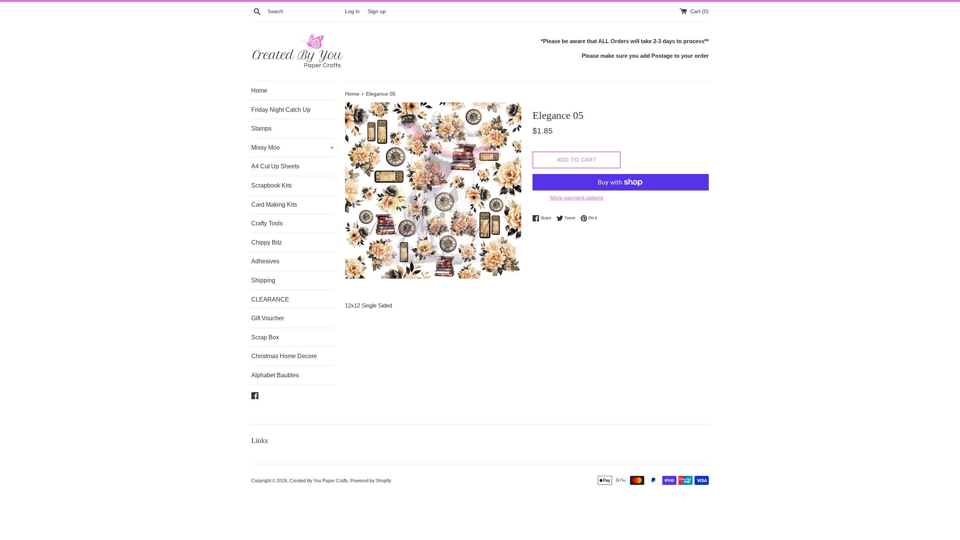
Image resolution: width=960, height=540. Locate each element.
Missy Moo (292, 147)
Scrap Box (265, 337)
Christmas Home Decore (284, 356)
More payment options (576, 198)
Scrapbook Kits (271, 185)
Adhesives (265, 261)
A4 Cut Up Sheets (275, 166)
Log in (352, 11)
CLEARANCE (270, 299)
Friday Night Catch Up (280, 109)
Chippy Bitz (266, 242)
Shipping (263, 280)
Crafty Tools (267, 223)
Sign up (377, 11)
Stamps (261, 128)
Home (259, 90)
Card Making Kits (274, 204)
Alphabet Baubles (275, 375)
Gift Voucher (267, 318)
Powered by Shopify (370, 480)
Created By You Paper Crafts (319, 480)
